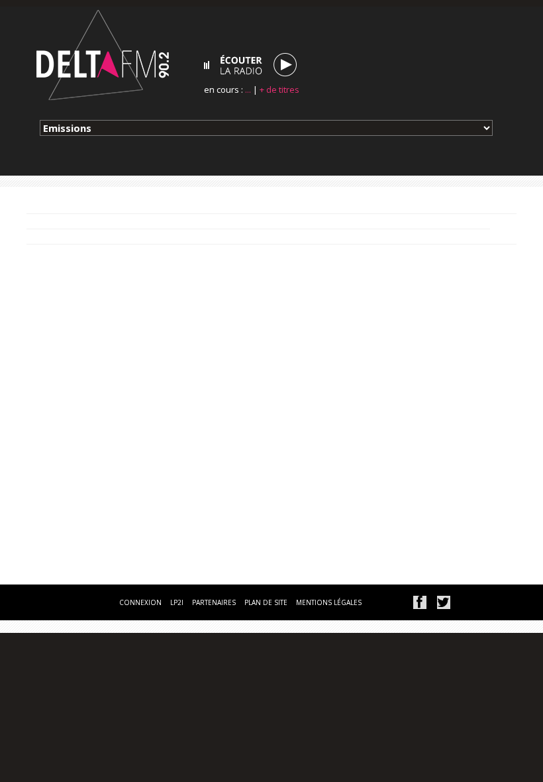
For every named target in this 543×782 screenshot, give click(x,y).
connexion (140, 602)
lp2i (176, 602)
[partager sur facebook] (419, 602)
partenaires (214, 602)
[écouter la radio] (250, 65)
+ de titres (279, 89)
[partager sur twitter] (443, 602)
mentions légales (329, 602)
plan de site (265, 602)
